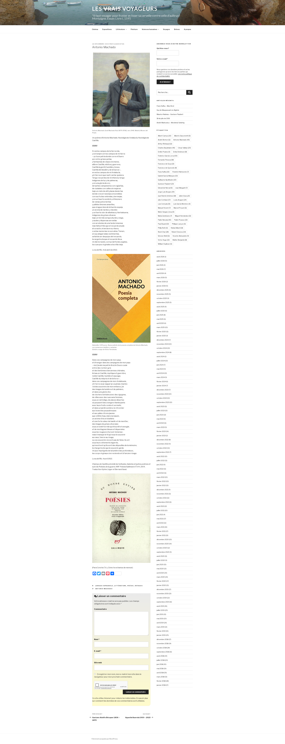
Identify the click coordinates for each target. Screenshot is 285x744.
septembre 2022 (163, 452)
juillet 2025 (161, 311)
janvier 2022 (161, 485)
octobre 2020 (162, 548)
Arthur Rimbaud (165, 144)
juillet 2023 (161, 410)
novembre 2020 (163, 544)
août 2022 (160, 456)
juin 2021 (160, 515)
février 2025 (161, 332)
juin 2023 (160, 415)
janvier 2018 (161, 685)
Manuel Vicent (164, 208)
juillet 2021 (160, 510)
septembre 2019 (163, 602)
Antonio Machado (104, 588)
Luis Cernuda (164, 204)
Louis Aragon (179, 200)
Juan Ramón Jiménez (167, 196)
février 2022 (161, 481)
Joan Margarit (181, 188)
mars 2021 (160, 527)
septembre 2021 (163, 502)
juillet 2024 (161, 361)
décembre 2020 (163, 539)
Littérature (120, 29)
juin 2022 (160, 465)
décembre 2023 (162, 390)
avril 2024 (160, 373)
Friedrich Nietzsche (180, 172)
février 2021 (161, 531)
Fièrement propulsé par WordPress (105, 739)
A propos (187, 29)
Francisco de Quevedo (167, 168)
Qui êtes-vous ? (163, 48)
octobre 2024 (162, 348)
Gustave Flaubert (166, 184)
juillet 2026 (161, 261)
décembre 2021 (162, 490)
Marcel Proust (180, 208)
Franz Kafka (163, 172)
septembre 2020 (163, 552)
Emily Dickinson (180, 152)
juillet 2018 (161, 660)
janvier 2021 (161, 535)
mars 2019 (160, 627)
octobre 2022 (162, 448)
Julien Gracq (184, 196)
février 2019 (161, 631)
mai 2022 (160, 469)
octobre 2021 (162, 498)
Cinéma (95, 29)
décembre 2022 (162, 440)
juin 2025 (160, 315)
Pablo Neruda (164, 220)
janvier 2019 (161, 635)
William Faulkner (165, 244)
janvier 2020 (161, 585)
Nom (96, 639)
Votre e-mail (162, 59)
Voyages (166, 29)
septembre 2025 (163, 302)
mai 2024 (160, 369)
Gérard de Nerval (165, 188)
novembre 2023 (162, 394)
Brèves (177, 29)
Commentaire (100, 609)
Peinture (134, 29)
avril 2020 (160, 573)
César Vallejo (184, 148)
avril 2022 (160, 473)
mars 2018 (160, 677)
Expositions (107, 29)
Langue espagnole (104, 585)
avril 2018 (160, 673)
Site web (98, 663)
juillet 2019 (161, 610)
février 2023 (161, 431)
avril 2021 (160, 523)
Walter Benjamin (179, 240)
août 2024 (160, 356)
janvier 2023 (161, 436)
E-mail (97, 651)
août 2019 (160, 606)
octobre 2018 (162, 648)
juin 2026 (160, 265)
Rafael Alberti (177, 228)
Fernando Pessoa (166, 160)
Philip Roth (163, 228)
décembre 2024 (163, 340)
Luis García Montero (181, 204)
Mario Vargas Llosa (166, 212)
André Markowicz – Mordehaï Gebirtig (170, 123)
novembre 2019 (162, 593)
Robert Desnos (179, 232)
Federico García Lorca (167, 156)
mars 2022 (161, 477)
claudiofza (118, 44)
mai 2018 (160, 668)
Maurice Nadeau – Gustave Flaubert (170, 114)
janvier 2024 (161, 386)
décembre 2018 (162, 639)
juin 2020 (160, 564)
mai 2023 (160, 419)
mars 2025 (161, 327)
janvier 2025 (161, 336)
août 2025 (160, 307)
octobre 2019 (162, 598)
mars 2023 (161, 427)
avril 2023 (160, 423)
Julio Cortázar (164, 200)
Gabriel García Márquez (168, 176)
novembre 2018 (162, 643)
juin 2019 (160, 614)
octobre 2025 (162, 298)
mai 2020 (160, 569)
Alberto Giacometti (182, 136)
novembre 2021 (162, 494)
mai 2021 (160, 519)
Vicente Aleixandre (181, 236)
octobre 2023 (162, 398)
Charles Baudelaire (166, 148)
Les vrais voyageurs (125, 8)
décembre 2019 (162, 589)
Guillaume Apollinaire (167, 180)
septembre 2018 (163, 652)
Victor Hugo (164, 240)
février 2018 (161, 681)
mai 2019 (160, 619)
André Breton (164, 140)
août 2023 (160, 406)
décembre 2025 (163, 290)
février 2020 (161, 581)
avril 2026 (160, 273)
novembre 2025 (163, 294)
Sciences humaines (149, 29)
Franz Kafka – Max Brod (165, 106)
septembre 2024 (163, 352)
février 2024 (161, 381)
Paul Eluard (163, 224)
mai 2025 (160, 319)
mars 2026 (161, 277)
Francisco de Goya (166, 164)
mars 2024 (161, 377)
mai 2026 (160, 269)
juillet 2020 (161, 560)
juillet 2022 (161, 460)
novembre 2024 (163, 344)
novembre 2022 (162, 444)
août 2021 (160, 506)
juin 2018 (160, 664)
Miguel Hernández (183, 216)
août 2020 (160, 556)
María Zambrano (165, 216)
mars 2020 (161, 577)
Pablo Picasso (180, 220)
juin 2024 (160, 365)
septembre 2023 (163, 402)
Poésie (130, 585)
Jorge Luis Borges (166, 192)
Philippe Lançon (179, 224)
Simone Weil (164, 236)
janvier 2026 (161, 286)
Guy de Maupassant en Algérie (168, 110)
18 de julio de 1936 (163, 118)
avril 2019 (160, 623)
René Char (163, 232)
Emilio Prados (164, 152)
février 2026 (161, 282)
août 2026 (160, 257)
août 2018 (160, 656)
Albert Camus (164, 136)
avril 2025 (160, 323)
